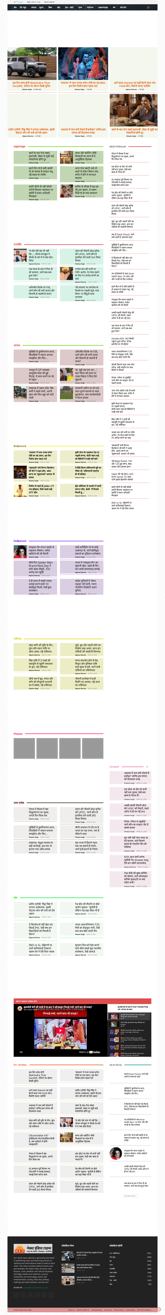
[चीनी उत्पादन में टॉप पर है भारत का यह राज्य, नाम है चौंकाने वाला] (66, 831)
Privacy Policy (119, 1310)
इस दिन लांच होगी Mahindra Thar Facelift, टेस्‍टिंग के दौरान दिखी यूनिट (31, 84)
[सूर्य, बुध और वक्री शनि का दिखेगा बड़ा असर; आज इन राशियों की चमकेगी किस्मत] (66, 649)
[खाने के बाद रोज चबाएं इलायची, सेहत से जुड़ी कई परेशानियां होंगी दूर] (135, 110)
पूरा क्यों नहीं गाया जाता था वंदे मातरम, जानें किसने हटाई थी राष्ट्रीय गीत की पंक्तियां (136, 842)
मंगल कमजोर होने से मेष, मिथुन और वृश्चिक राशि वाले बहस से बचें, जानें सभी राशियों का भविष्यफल (87, 665)
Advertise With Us (83, 1310)
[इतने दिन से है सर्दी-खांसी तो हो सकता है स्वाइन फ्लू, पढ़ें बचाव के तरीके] (20, 172)
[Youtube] (149, 2)
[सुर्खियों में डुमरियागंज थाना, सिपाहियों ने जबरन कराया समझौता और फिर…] (20, 356)
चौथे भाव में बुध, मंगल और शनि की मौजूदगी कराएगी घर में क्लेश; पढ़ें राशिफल (41, 682)
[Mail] (30, 1295)
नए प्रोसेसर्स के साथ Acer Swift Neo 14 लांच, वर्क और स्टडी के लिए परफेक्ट (123, 276)
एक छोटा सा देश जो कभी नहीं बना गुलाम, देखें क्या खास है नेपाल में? (122, 169)
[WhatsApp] (44, 1295)
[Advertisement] (82, 29)
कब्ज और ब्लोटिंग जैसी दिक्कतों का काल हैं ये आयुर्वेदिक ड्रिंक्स (85, 156)
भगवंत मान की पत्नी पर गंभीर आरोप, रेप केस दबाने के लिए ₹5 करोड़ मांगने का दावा (87, 273)
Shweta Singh (27, 89)
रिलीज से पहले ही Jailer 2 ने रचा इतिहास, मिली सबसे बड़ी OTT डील (41, 489)
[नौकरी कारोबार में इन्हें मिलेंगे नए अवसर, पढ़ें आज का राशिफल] (66, 683)
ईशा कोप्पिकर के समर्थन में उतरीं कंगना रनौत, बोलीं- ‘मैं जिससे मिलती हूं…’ (88, 489)
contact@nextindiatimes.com (35, 1287)
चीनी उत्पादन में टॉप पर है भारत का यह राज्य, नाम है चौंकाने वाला (87, 830)
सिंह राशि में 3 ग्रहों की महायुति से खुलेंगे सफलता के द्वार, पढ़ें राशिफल (41, 664)
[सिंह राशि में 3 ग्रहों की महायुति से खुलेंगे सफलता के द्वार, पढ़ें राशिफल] (20, 664)
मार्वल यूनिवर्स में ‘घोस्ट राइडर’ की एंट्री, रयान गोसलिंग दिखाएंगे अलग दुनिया (86, 585)
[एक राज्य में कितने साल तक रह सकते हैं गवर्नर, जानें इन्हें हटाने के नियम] (66, 847)
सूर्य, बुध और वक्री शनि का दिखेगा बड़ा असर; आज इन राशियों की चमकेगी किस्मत (88, 648)
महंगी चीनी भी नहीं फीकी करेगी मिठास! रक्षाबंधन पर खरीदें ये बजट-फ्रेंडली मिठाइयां (41, 191)
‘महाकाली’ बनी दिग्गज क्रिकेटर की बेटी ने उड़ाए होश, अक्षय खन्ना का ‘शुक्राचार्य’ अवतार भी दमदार (42, 472)
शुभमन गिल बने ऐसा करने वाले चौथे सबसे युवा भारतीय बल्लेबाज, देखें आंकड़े (88, 948)
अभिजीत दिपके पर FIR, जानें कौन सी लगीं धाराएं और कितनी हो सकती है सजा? (42, 290)
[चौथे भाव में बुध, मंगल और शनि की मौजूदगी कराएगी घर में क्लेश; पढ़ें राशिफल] (20, 683)
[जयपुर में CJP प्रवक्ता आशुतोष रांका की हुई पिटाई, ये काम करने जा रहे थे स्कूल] (20, 374)
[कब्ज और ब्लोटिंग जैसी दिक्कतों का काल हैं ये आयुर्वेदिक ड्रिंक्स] (66, 157)
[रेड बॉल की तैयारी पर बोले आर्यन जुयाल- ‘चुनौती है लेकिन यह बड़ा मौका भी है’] (143, 193)
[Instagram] (143, 2)
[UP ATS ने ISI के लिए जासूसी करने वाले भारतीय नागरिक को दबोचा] (68, 1255)
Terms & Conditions (144, 1310)
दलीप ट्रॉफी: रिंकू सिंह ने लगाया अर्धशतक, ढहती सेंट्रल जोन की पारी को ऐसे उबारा (31, 131)
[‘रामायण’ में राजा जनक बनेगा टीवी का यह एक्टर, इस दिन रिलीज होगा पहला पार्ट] (83, 63)
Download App (97, 1310)
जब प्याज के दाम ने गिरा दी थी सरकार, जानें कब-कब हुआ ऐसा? (41, 272)
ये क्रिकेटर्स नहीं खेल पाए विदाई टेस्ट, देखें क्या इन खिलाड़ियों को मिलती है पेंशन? (122, 262)
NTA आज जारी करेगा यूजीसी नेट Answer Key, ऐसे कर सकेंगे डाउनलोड (136, 860)
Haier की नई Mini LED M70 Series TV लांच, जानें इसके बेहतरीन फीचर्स (122, 476)
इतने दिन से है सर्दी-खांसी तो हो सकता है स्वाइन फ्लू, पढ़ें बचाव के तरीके (41, 171)
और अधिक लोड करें (129, 1196)
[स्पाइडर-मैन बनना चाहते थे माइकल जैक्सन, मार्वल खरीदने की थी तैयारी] (20, 551)
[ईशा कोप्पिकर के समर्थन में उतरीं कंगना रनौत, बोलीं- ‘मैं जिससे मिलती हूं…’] (66, 490)
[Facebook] (140, 2)
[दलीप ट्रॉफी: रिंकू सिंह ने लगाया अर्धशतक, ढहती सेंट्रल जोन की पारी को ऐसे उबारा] (31, 110)
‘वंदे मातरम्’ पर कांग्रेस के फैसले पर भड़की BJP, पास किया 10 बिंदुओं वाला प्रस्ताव (87, 292)
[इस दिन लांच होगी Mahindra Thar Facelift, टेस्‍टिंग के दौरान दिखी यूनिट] (31, 63)
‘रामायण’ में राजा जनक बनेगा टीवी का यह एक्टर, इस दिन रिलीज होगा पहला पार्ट (83, 84)
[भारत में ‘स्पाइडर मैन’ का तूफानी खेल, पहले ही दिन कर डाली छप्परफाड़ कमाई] (66, 567)
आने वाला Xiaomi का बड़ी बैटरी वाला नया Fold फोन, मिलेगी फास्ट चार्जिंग (134, 84)
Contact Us (108, 1310)
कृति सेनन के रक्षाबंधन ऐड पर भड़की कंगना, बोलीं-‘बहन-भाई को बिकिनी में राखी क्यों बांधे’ (87, 455)
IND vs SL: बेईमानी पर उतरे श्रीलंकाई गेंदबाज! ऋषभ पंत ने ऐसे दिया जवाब (123, 505)
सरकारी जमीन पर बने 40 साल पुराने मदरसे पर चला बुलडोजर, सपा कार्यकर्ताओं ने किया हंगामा (87, 392)
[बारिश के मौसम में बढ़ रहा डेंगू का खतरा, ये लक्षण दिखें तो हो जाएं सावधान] (66, 191)
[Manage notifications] (159, 1309)
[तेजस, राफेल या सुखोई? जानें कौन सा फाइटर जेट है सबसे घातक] (143, 378)
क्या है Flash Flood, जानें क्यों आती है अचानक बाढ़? (123, 236)
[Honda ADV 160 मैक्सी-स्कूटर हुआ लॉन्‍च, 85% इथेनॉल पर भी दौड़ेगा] (143, 339)
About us (71, 1310)
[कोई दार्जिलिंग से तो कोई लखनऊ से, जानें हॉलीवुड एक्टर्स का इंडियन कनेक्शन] (66, 551)
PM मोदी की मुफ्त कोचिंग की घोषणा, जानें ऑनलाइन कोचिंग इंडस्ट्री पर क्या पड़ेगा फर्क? (135, 877)
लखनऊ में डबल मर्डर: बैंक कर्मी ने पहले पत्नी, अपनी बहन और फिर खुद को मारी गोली (41, 392)
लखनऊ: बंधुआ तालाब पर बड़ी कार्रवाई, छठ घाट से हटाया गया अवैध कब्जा (41, 846)
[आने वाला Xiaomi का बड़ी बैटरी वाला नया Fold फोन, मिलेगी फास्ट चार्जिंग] (135, 63)
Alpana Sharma (131, 89)
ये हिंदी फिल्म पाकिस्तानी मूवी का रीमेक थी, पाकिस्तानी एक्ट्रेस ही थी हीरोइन (88, 471)
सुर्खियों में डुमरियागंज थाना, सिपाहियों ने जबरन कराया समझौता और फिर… (42, 355)
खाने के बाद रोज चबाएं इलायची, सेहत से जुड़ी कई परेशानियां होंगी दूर (135, 131)
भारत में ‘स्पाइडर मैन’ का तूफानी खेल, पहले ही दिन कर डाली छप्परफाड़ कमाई (87, 566)
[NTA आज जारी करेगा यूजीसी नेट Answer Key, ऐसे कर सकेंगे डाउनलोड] (116, 861)
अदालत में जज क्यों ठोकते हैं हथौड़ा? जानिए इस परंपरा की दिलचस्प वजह (83, 131)
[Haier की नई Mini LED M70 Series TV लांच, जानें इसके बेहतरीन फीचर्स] (143, 475)
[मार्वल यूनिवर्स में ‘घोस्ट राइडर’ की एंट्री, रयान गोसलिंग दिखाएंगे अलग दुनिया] (66, 585)
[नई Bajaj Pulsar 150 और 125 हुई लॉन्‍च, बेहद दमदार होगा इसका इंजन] (143, 462)
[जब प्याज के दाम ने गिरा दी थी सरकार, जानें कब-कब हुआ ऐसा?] (20, 273)
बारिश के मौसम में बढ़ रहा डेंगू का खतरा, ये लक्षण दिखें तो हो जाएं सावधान (86, 190)
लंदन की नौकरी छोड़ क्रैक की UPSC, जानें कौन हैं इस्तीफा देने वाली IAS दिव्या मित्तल (87, 255)
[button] (148, 7)
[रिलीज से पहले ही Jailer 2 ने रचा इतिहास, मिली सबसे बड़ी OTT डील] (20, 490)
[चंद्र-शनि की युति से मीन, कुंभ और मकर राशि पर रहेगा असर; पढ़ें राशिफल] (20, 649)
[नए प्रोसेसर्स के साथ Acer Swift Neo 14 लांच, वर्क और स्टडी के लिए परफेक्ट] (143, 274)
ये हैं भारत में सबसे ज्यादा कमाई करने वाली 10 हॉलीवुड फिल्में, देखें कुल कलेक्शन (40, 585)
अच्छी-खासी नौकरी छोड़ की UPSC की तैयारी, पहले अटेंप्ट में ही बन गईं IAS (123, 315)
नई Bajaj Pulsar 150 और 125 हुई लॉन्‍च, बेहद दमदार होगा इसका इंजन (122, 463)
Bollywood (20, 446)
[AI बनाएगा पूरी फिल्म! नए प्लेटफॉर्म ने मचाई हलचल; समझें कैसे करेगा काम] (143, 180)
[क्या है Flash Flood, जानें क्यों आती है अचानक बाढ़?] (143, 235)
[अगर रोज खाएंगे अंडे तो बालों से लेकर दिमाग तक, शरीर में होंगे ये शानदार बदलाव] (66, 172)
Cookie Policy (130, 1310)
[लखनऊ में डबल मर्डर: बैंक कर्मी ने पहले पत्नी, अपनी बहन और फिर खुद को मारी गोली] (20, 392)
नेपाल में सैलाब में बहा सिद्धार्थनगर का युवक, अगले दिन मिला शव (123, 156)
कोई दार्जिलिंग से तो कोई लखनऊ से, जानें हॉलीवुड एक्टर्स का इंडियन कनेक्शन (88, 550)
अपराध (17, 345)
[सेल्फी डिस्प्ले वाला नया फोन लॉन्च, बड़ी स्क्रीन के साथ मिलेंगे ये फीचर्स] (143, 365)
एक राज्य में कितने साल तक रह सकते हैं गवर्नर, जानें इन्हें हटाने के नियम (86, 846)
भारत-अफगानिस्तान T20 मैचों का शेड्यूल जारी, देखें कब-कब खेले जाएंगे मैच (122, 354)
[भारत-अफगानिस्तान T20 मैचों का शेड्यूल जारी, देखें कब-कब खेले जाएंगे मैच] (143, 352)
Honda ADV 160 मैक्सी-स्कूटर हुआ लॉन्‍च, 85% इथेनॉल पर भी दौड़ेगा (123, 341)
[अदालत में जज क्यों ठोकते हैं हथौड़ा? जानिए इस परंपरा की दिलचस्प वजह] (83, 110)
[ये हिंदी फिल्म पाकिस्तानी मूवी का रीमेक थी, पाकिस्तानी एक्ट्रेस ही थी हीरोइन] (66, 472)
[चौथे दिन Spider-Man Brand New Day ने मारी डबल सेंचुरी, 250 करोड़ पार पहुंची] (20, 567)
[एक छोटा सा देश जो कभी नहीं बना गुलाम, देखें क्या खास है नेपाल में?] (143, 167)
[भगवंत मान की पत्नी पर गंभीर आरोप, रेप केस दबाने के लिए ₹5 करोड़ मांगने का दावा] (66, 273)
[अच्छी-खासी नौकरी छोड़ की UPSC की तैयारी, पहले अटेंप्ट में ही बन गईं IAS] (143, 313)
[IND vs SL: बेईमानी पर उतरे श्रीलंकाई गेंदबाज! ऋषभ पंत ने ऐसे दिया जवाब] (143, 504)
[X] (146, 2)
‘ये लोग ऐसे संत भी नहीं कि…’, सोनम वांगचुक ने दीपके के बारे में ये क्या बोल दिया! (41, 255)
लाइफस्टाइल (19, 146)
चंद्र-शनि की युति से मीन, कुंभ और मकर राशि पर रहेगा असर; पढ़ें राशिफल (41, 648)
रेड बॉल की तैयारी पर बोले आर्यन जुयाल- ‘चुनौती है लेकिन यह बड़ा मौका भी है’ (122, 195)
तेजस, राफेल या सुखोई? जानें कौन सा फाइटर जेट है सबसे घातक (122, 380)
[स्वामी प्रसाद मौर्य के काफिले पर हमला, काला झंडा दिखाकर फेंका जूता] (68, 1268)
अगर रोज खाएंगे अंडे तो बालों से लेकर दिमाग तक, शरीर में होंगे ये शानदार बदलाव (87, 173)
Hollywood (20, 540)
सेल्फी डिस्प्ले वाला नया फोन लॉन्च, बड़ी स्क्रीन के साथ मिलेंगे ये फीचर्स (123, 367)
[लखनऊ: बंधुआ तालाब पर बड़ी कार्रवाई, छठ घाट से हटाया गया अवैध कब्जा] (20, 847)
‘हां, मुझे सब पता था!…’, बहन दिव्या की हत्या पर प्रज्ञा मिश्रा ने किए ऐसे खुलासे (86, 374)
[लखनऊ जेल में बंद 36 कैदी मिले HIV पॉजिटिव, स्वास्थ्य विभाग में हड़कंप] (68, 1280)
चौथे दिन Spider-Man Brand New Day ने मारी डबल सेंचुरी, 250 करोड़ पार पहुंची (41, 567)
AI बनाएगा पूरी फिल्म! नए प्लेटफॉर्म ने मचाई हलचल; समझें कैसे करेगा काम (122, 182)
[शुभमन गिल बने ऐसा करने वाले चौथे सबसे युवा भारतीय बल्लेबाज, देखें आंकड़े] (66, 949)
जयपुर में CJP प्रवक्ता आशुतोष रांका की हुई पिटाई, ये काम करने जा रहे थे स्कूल (41, 374)
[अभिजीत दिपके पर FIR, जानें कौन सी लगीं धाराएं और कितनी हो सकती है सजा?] (20, 291)
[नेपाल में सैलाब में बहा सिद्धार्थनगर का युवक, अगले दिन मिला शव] (143, 154)
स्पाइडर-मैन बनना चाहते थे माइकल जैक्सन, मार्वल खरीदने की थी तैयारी (41, 550)
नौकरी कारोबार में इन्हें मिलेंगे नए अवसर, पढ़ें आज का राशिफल (87, 682)
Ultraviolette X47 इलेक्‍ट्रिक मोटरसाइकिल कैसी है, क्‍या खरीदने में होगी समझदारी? (41, 1140)
